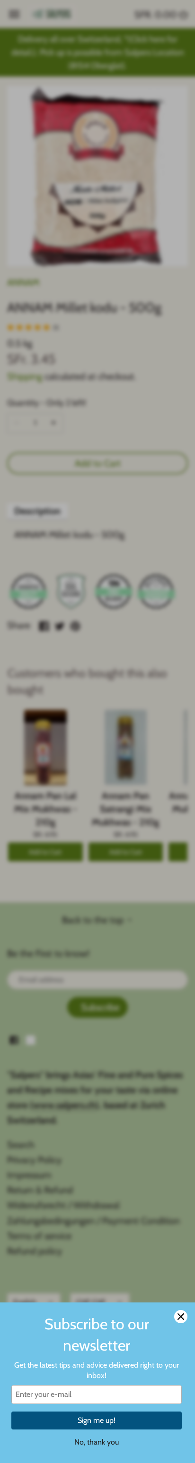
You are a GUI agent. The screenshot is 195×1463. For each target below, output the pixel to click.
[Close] (180, 1316)
